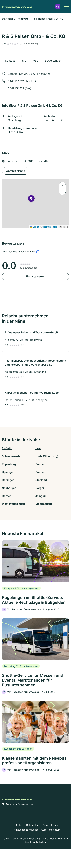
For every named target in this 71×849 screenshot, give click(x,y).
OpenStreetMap (49, 226)
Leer (38, 448)
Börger (40, 488)
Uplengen (8, 472)
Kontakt (19, 825)
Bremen (40, 472)
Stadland (41, 480)
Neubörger (9, 488)
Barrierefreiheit (50, 825)
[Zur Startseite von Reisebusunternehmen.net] (17, 6)
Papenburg (9, 464)
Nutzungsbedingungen (26, 829)
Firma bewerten (35, 276)
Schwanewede (11, 456)
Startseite (7, 18)
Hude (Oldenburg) (47, 456)
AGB (43, 829)
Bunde (40, 464)
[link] (35, 340)
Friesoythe (22, 18)
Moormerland (44, 503)
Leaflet (35, 226)
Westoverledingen (13, 503)
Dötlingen (8, 480)
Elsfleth (7, 448)
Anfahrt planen (15, 171)
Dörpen (6, 496)
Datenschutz (33, 825)
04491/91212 (16, 81)
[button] (57, 6)
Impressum (54, 829)
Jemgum (41, 496)
